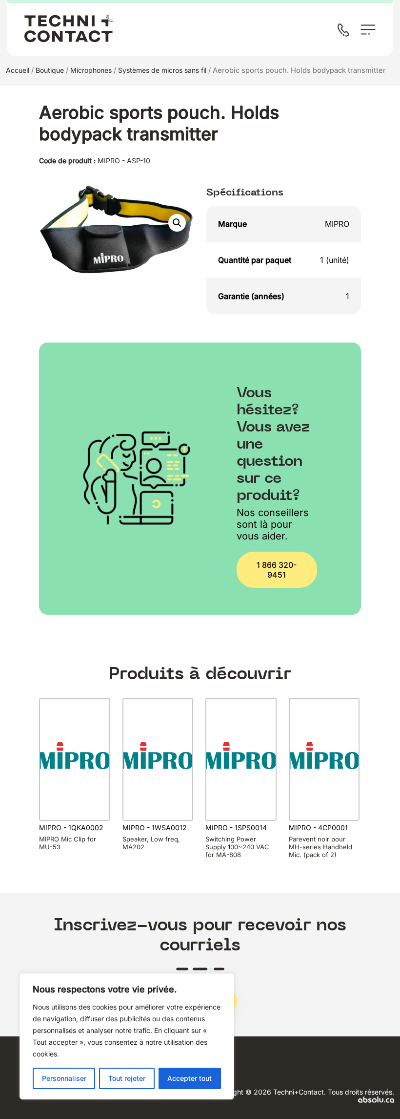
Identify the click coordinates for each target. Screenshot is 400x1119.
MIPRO (337, 224)
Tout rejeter (126, 1078)
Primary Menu (368, 29)
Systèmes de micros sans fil (162, 70)
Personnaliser (64, 1078)
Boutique (50, 70)
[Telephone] (345, 31)
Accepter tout (189, 1078)
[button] (177, 223)
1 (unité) (334, 260)
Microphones (91, 70)
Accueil (17, 70)
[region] (127, 1036)
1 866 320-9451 (277, 570)
